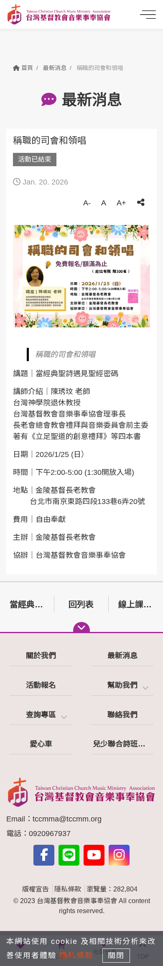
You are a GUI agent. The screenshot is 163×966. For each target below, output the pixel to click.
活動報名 (41, 685)
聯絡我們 (122, 715)
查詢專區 (41, 715)
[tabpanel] (81, 276)
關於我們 (41, 655)
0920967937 (50, 833)
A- (87, 203)
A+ (121, 203)
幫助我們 (122, 685)
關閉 (116, 955)
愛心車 (41, 744)
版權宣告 (35, 889)
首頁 (26, 68)
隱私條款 (67, 889)
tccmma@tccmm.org (67, 819)
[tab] (122, 686)
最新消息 (54, 68)
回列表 (81, 604)
